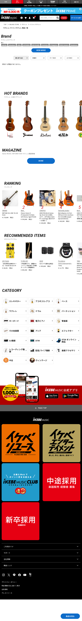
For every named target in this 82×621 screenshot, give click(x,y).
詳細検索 (64, 18)
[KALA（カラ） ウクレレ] (63, 119)
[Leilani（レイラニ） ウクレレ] (46, 119)
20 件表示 (69, 58)
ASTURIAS (26, 45)
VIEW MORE (41, 50)
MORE (41, 161)
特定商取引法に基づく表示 (11, 585)
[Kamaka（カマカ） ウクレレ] (10, 119)
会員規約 (5, 589)
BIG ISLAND (35, 45)
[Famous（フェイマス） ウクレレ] (28, 119)
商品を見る (70, 616)
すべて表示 (53, 58)
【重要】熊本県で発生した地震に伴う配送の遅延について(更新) (41, 5)
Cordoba (45, 45)
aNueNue (12, 45)
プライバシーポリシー (9, 582)
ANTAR (4, 45)
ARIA (19, 45)
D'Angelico (53, 45)
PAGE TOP (42, 408)
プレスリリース (7, 593)
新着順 (34, 58)
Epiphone (74, 45)
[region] (41, 119)
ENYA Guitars (64, 45)
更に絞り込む (19, 58)
